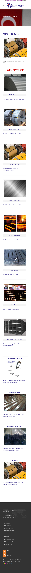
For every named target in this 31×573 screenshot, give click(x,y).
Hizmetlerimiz (9, 528)
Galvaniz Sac (9, 544)
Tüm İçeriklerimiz (10, 530)
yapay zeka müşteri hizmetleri (11, 0)
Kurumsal (8, 525)
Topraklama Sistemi (10, 542)
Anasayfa (8, 523)
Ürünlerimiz (8, 536)
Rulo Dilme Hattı (10, 539)
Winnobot (20, 0)
